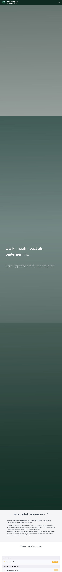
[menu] (58, 2)
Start (56, 570)
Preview (55, 561)
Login (59, 2)
